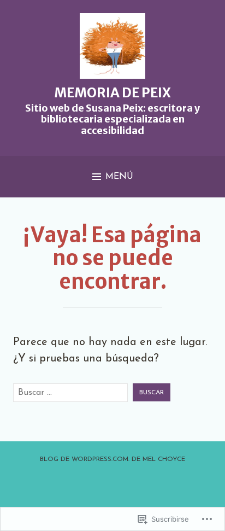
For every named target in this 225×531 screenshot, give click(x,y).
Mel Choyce (164, 459)
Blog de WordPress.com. (84, 459)
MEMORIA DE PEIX (112, 92)
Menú (119, 176)
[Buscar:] (70, 392)
